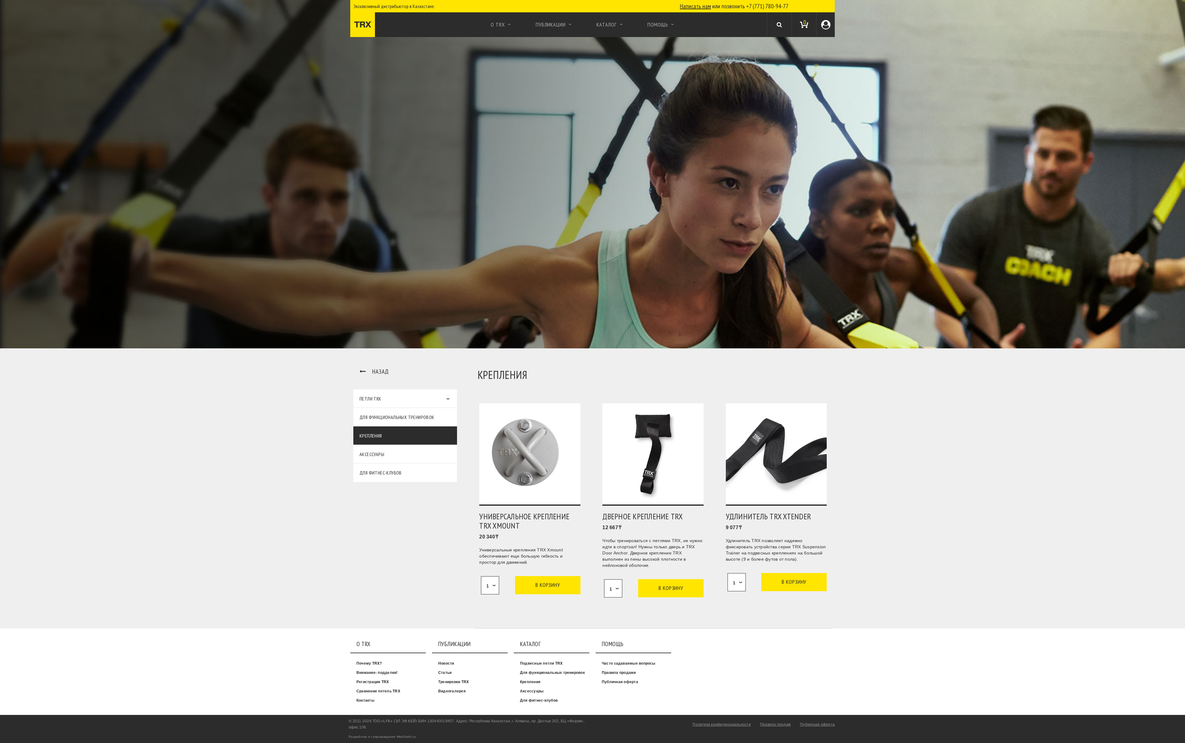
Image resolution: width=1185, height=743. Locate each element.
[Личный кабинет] (825, 25)
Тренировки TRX (453, 681)
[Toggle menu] (353, 25)
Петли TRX (370, 399)
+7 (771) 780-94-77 (767, 6)
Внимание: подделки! (377, 672)
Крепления (371, 436)
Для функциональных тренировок (397, 417)
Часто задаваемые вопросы (628, 663)
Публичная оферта (620, 681)
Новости (446, 663)
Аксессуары (372, 454)
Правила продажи (619, 672)
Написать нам (695, 6)
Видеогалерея (452, 691)
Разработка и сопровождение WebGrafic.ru (382, 736)
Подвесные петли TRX (541, 663)
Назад (380, 371)
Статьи (444, 672)
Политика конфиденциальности (721, 724)
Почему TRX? (369, 663)
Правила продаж (775, 724)
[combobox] (490, 585)
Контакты (365, 700)
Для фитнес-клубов (381, 473)
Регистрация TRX (372, 681)
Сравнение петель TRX (378, 691)
